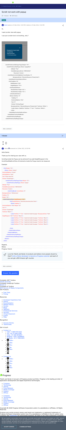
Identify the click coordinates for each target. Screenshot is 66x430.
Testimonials (7, 324)
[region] (33, 423)
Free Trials (6, 292)
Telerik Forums (7, 6)
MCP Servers (4, 288)
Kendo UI (3, 285)
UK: (14, 333)
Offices (5, 393)
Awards (5, 386)
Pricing (5, 294)
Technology (7, 385)
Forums (5, 306)
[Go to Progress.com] (5, 376)
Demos (5, 301)
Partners (6, 312)
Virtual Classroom (9, 314)
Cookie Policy (53, 421)
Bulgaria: (15, 336)
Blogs (5, 308)
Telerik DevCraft (5, 282)
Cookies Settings (25, 426)
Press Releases (8, 388)
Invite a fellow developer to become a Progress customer (31, 256)
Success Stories (8, 323)
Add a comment (7, 128)
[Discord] (8, 353)
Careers (6, 391)
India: (14, 335)
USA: (14, 332)
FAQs (5, 317)
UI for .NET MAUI (16, 6)
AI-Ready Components (16, 288)
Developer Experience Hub (12, 300)
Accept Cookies (9, 426)
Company (6, 383)
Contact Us (7, 330)
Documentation (8, 303)
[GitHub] (8, 351)
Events (5, 315)
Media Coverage (8, 390)
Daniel (6, 25)
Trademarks (13, 415)
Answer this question (10, 273)
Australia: (15, 338)
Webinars (6, 309)
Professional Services (10, 311)
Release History (8, 304)
